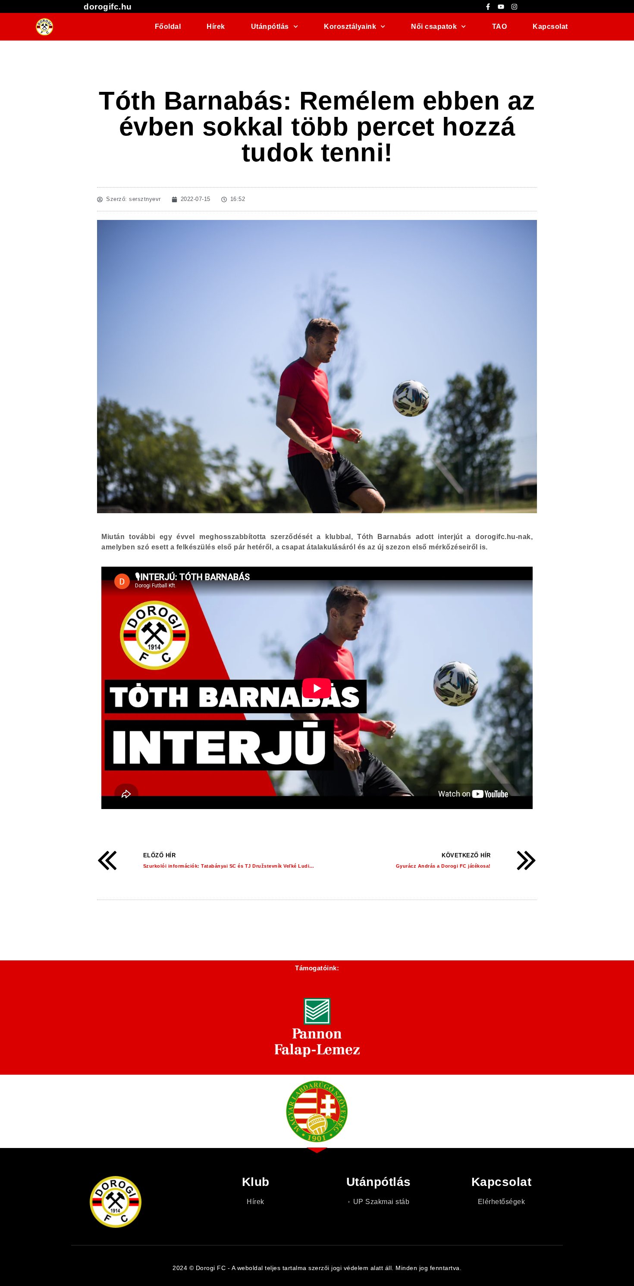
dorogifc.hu (108, 6)
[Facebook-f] (487, 6)
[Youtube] (501, 6)
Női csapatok (434, 26)
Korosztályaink (350, 26)
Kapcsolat (550, 26)
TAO (499, 26)
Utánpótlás (270, 26)
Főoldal (168, 26)
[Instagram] (514, 6)
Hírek (216, 26)
